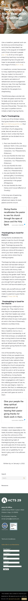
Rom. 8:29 (19, 65)
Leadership (20, 22)
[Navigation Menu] (26, 2)
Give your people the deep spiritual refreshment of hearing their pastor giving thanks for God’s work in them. (13, 409)
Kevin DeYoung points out (13, 124)
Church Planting (9, 22)
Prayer (14, 24)
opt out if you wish (14, 599)
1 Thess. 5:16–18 (12, 296)
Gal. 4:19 (4, 55)
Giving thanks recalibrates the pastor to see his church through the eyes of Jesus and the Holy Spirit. (14, 216)
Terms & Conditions (8, 539)
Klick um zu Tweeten (17, 225)
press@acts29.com (12, 519)
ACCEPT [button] (24, 598)
